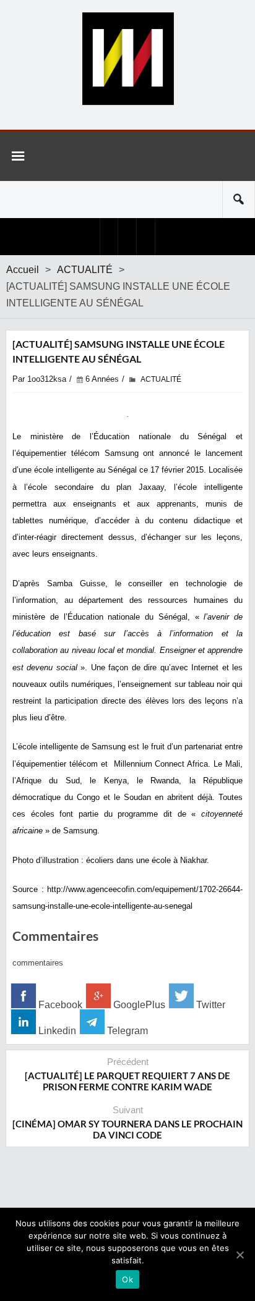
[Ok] (239, 1254)
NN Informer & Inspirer (127, 58)
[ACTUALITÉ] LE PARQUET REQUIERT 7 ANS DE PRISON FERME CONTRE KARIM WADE (127, 1081)
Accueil (22, 269)
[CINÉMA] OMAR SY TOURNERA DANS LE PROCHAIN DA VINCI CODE (127, 1129)
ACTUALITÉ (85, 269)
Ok (127, 1279)
